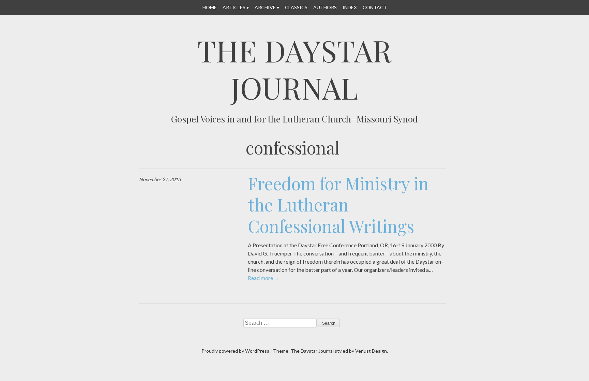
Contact (375, 7)
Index (350, 7)
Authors (325, 7)
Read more (264, 278)
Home (209, 7)
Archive (265, 7)
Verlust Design (371, 351)
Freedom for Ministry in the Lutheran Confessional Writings (338, 204)
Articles (234, 7)
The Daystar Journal (294, 69)
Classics (296, 7)
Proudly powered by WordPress (235, 351)
